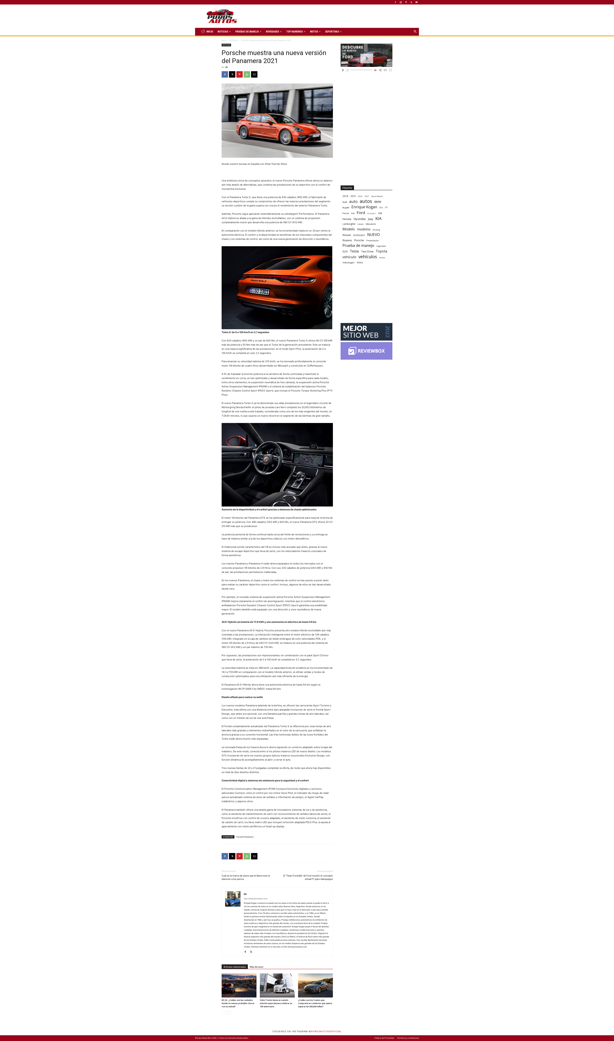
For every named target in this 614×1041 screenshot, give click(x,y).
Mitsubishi (371, 224)
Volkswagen (348, 262)
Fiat (352, 213)
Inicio (224, 40)
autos (366, 201)
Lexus (361, 224)
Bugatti (345, 207)
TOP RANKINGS (294, 31)
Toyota (381, 251)
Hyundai (360, 219)
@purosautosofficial (325, 1031)
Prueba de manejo (358, 245)
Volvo (360, 262)
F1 (386, 207)
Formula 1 (371, 213)
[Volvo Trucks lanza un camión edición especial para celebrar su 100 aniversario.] (277, 985)
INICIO (209, 31)
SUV (345, 251)
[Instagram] (400, 2)
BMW (377, 201)
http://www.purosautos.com (255, 898)
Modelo (348, 229)
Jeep (370, 219)
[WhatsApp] (247, 74)
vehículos (367, 256)
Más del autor (257, 967)
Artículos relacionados (235, 967)
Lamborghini (348, 223)
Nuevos (347, 240)
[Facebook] (395, 2)
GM (380, 213)
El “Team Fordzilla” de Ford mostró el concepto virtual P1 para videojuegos (308, 877)
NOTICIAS (223, 31)
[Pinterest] (406, 2)
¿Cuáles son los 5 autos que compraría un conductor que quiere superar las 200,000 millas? (315, 1003)
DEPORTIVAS (332, 31)
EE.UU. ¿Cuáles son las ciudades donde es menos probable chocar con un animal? (238, 1003)
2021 (367, 196)
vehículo (349, 257)
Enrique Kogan (364, 207)
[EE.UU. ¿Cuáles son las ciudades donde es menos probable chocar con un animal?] (239, 985)
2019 (353, 196)
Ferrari (345, 213)
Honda (346, 219)
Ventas (382, 257)
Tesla (354, 251)
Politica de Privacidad (384, 1038)
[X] (411, 2)
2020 (360, 196)
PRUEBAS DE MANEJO (247, 31)
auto (353, 201)
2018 (345, 196)
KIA (378, 218)
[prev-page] (224, 1013)
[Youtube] (416, 2)
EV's (381, 207)
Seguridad (381, 246)
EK (226, 67)
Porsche (359, 240)
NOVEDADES (272, 31)
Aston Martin (377, 196)
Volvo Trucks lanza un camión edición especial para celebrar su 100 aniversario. (276, 1003)
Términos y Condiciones (408, 1038)
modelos (363, 229)
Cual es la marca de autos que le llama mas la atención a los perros (246, 877)
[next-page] (229, 1013)
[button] (415, 31)
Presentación (372, 240)
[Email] (254, 74)
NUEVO (373, 234)
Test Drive (367, 251)
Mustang (376, 229)
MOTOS (314, 31)
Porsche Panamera (244, 837)
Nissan (346, 235)
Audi (344, 201)
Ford (361, 212)
